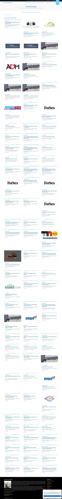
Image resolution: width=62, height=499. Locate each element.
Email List (46, 0)
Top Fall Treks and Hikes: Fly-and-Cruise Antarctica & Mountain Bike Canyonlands (30, 181)
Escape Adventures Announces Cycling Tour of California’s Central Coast (12, 469)
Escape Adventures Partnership (47, 222)
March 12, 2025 (26, 157)
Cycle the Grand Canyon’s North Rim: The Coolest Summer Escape (12, 148)
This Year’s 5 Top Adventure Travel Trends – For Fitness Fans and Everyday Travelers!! (49, 254)
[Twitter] (49, 0)
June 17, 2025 (44, 114)
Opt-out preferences (50, 497)
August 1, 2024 (26, 231)
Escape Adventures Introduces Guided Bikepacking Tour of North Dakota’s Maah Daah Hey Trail (49, 305)
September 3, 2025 (26, 73)
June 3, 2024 (44, 272)
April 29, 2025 (25, 135)
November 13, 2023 (26, 436)
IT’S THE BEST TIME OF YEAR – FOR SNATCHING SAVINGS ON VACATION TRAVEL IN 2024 (49, 438)
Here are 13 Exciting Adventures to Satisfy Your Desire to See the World (49, 448)
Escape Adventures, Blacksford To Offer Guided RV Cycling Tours (11, 202)
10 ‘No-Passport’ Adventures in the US (48, 136)
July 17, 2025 (7, 114)
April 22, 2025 (7, 146)
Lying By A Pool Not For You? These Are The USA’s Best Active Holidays (31, 284)
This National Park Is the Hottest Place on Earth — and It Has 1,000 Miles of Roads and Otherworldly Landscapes (31, 170)
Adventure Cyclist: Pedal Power (47, 147)
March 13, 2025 (7, 157)
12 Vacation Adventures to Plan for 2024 (12, 356)
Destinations (26, 2)
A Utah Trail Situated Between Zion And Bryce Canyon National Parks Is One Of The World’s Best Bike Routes (31, 148)
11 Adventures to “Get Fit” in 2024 (29, 376)
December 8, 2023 (44, 405)
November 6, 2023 (7, 446)
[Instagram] (50, 0)
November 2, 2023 (7, 456)
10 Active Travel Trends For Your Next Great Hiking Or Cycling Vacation (49, 116)
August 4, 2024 (7, 231)
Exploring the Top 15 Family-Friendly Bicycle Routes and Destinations (49, 244)
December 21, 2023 (44, 385)
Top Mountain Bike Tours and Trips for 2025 (12, 115)
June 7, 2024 (25, 272)
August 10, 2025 (7, 94)
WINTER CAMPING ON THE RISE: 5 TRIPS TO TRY (31, 437)
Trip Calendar (46, 2)
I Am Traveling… (33, 2)
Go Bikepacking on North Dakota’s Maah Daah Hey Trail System (30, 305)
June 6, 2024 (7, 21)
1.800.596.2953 (36, 0)
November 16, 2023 (7, 436)
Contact (54, 2)
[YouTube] (54, 0)
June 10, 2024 (7, 272)
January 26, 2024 (26, 345)
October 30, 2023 (26, 456)
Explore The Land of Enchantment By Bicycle (31, 95)
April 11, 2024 (7, 325)
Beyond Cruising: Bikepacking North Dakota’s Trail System (11, 327)
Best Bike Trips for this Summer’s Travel (48, 273)
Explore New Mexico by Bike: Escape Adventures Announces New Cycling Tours (49, 86)
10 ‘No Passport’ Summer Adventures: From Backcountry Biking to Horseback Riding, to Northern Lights (31, 137)
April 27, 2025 (44, 135)
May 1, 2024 (6, 303)
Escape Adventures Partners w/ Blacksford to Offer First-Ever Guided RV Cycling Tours (31, 233)
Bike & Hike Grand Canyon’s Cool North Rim (49, 126)
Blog (52, 2)
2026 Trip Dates (49, 483)
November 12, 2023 (44, 436)
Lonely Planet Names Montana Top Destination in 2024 (29, 397)
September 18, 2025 (26, 52)
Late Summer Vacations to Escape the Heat (12, 95)
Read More (6, 27)
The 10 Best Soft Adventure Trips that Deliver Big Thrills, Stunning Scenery (31, 34)
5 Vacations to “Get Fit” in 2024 (47, 346)
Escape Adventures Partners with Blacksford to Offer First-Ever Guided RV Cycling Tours (12, 233)
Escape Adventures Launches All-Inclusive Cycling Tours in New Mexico (31, 106)
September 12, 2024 (26, 179)
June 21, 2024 (44, 252)
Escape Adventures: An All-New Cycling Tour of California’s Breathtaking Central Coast (49, 469)
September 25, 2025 (8, 52)
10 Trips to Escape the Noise (9, 126)
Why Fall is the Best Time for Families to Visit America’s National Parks (12, 76)
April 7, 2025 (43, 146)
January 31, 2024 (7, 345)
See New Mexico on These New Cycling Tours (49, 64)
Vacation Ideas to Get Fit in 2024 (47, 366)
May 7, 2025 (6, 135)
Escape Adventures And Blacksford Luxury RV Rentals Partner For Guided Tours (12, 223)
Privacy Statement (54, 497)
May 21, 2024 (25, 282)
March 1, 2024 (25, 335)
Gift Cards (48, 484)
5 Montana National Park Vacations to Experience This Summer (11, 305)
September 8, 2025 (44, 52)
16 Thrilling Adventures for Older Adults (48, 386)
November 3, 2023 (44, 446)
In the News (50, 2)
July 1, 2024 (25, 252)
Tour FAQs (48, 487)
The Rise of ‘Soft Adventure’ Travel (47, 33)
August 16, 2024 (44, 210)
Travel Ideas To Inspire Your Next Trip (48, 158)
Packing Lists (49, 488)
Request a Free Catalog (41, 0)
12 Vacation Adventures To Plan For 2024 (30, 346)
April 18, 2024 (44, 303)
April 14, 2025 (25, 146)
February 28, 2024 (44, 335)
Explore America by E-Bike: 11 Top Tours (11, 346)
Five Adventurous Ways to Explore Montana (12, 264)
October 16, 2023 (44, 456)
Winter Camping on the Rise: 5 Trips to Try (49, 417)
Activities (30, 2)
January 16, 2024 (44, 365)
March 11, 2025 (44, 157)
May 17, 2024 (43, 282)
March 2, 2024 (7, 335)
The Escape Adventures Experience (40, 2)
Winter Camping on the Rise (46, 427)
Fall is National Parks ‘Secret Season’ (30, 75)
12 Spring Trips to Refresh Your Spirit (11, 158)
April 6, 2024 (25, 325)
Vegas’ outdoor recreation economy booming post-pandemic (11, 397)
